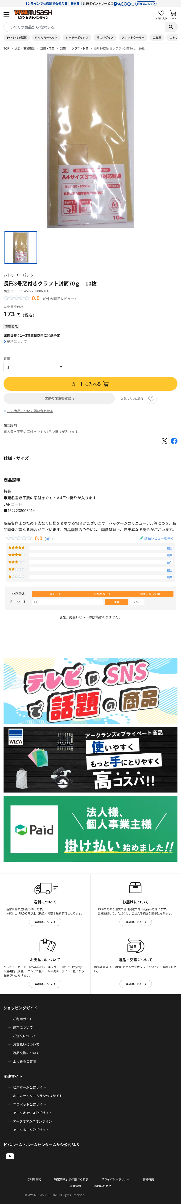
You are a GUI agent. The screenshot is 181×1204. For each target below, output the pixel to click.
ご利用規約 (34, 1179)
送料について (17, 341)
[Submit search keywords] (171, 27)
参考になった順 (150, 594)
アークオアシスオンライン (32, 1121)
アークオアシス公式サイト (32, 1112)
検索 (116, 602)
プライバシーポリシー (115, 1179)
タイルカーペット (46, 37)
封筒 (63, 48)
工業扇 (157, 37)
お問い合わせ (102, 1186)
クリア (137, 602)
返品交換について (26, 1052)
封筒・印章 (47, 48)
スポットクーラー (133, 37)
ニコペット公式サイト (29, 1104)
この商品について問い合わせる (30, 410)
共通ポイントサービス (89, 3)
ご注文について (24, 1035)
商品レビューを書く (159, 538)
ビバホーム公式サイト (29, 1087)
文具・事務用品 (25, 48)
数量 (7, 358)
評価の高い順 (102, 594)
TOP (6, 48)
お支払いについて (26, 1044)
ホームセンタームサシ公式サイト (37, 1095)
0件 (48, 538)
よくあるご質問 (24, 1061)
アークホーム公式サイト (31, 1129)
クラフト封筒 (79, 48)
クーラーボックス (77, 37)
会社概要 (148, 1179)
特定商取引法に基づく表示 (71, 1179)
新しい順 (55, 594)
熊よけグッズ (105, 37)
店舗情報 (75, 1186)
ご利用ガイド (23, 1018)
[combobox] (84, 26)
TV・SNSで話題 (17, 37)
